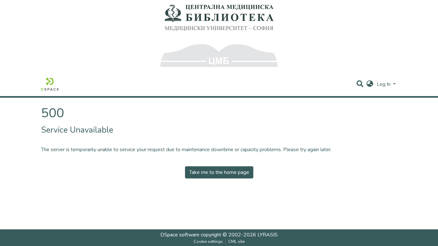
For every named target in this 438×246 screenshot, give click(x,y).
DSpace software (179, 234)
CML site (236, 241)
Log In (384, 84)
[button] (369, 84)
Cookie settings (208, 241)
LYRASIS (267, 234)
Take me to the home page (219, 172)
